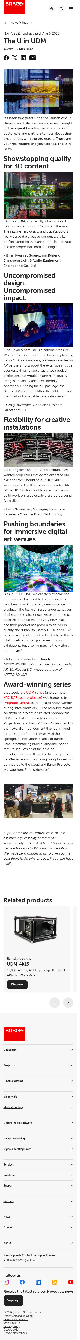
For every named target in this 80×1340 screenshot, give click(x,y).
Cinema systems (13, 1081)
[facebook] (6, 57)
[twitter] (14, 57)
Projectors (10, 1065)
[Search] (61, 8)
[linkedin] (23, 57)
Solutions (9, 1175)
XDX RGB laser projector (22, 698)
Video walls (10, 1096)
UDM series (35, 692)
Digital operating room (17, 1149)
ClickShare (10, 1049)
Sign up (13, 1300)
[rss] (54, 1282)
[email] (32, 57)
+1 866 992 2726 (19, 1260)
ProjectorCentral (17, 703)
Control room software (18, 1122)
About (7, 1243)
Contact (9, 1227)
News (7, 1216)
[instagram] (6, 1282)
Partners (9, 1201)
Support (8, 1185)
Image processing (14, 1138)
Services (9, 1164)
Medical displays (13, 1107)
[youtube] (70, 1282)
